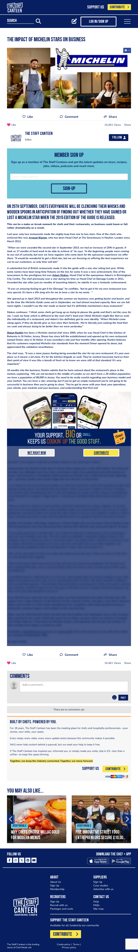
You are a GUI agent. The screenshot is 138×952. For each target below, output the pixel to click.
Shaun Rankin (15, 332)
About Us (55, 882)
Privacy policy (69, 947)
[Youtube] (33, 860)
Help (96, 901)
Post (123, 698)
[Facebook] (9, 860)
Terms (76, 944)
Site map (98, 909)
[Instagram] (15, 860)
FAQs (96, 905)
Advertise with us (103, 889)
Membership (57, 889)
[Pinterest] (27, 860)
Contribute (101, 453)
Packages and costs (61, 909)
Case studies (100, 885)
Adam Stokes (60, 275)
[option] (36, 819)
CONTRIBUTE (117, 7)
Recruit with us (59, 905)
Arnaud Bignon (38, 237)
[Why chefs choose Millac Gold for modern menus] (36, 819)
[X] (21, 860)
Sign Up (54, 885)
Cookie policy (63, 944)
